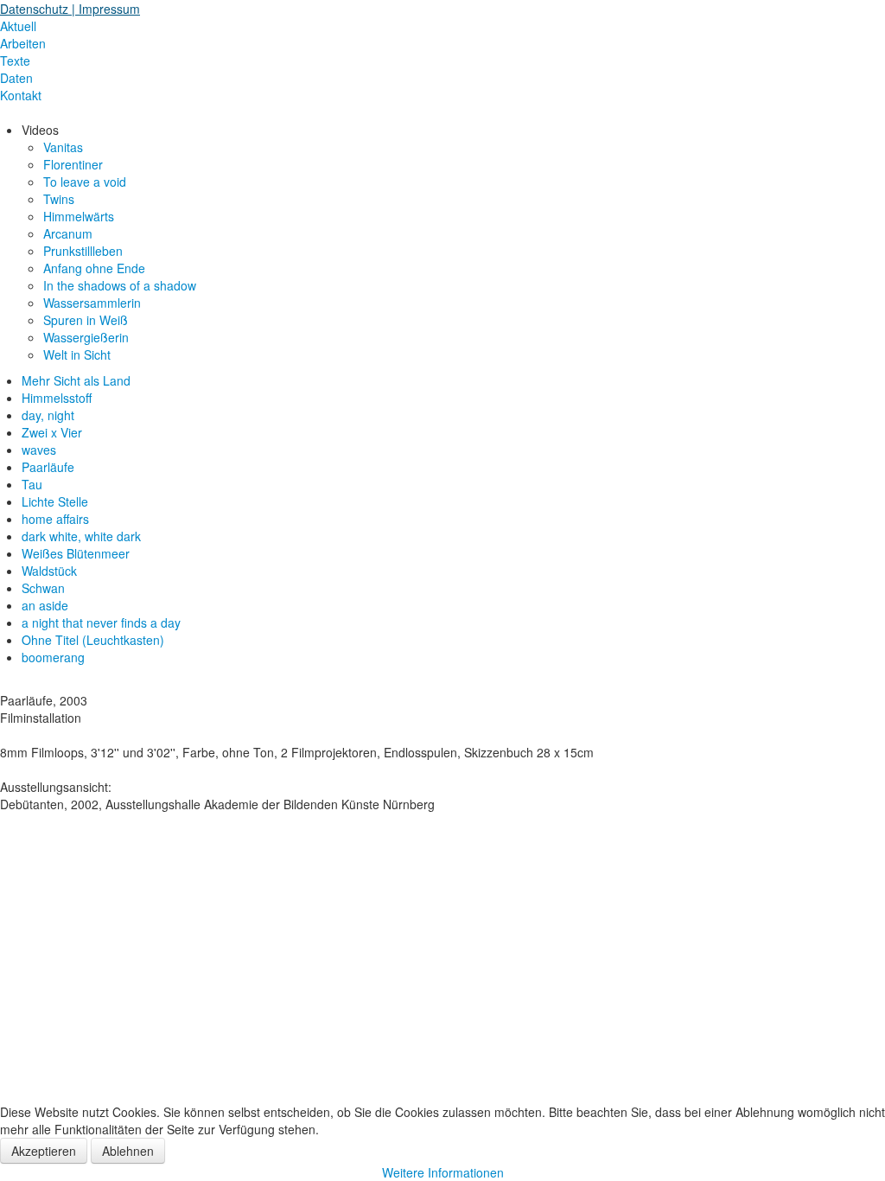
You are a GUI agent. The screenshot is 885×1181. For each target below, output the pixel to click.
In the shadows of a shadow (119, 285)
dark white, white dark (81, 536)
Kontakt (20, 95)
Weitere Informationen (443, 1172)
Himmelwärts (78, 216)
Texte (15, 60)
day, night (48, 415)
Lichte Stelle (55, 501)
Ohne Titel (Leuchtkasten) (93, 639)
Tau (32, 484)
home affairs (55, 518)
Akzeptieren (43, 1150)
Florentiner (73, 164)
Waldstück (49, 570)
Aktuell (18, 26)
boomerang (53, 657)
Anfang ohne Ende (94, 268)
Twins (58, 198)
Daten (16, 77)
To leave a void (84, 181)
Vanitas (63, 147)
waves (39, 449)
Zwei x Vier (52, 432)
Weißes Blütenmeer (76, 553)
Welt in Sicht (77, 354)
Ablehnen (128, 1150)
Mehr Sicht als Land (76, 380)
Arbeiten (23, 43)
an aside (45, 605)
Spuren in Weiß (85, 320)
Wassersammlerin (92, 302)
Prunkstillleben (83, 250)
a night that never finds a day (101, 622)
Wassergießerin (86, 337)
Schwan (43, 588)
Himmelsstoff (57, 397)
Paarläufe (48, 467)
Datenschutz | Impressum (70, 8)
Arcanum (67, 233)
